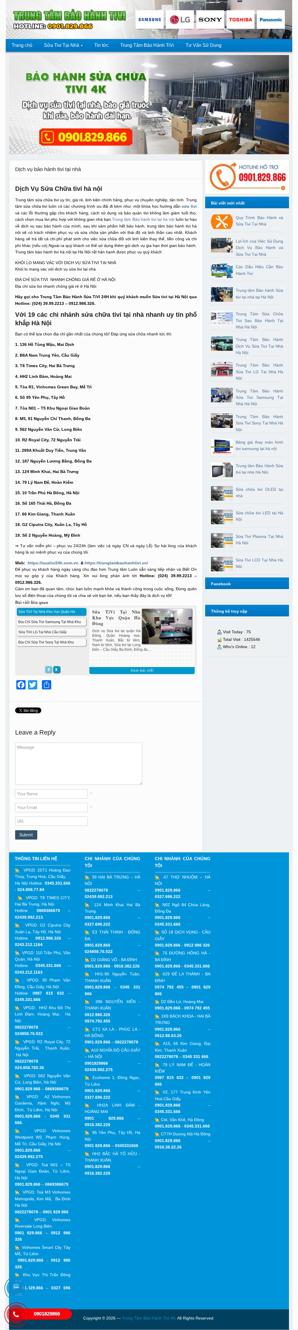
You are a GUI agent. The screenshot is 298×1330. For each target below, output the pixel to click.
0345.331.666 (57, 883)
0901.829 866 (27, 1089)
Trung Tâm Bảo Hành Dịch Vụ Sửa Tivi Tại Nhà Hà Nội (259, 346)
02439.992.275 (29, 1156)
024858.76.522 (29, 1033)
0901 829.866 (28, 1233)
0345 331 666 (195, 1056)
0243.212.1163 (28, 972)
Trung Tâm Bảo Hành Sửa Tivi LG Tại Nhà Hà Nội (259, 371)
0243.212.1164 (28, 944)
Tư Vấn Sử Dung (203, 45)
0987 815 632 (48, 993)
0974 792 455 (169, 987)
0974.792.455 (97, 1021)
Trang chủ (22, 45)
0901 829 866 (55, 1212)
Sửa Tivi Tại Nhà (58, 47)
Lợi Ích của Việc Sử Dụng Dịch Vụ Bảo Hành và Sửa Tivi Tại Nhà (259, 248)
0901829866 (96, 1063)
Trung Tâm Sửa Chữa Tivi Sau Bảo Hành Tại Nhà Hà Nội (259, 320)
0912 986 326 (197, 945)
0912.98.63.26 (168, 1035)
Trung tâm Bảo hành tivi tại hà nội (143, 219)
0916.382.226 (127, 966)
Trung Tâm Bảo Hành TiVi (147, 45)
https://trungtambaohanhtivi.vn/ (116, 563)
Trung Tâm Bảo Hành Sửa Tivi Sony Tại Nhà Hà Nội (259, 423)
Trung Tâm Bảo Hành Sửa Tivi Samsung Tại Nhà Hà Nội (259, 397)
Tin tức (101, 45)
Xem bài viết (142, 670)
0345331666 (126, 1145)
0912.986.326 (48, 938)
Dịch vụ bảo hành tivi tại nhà (48, 169)
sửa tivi (189, 206)
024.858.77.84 (30, 889)
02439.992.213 (29, 917)
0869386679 (48, 910)
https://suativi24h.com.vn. (53, 563)
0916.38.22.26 (168, 1147)
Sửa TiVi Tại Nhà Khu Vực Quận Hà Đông (116, 618)
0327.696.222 (97, 924)
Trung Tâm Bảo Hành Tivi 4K (148, 1318)
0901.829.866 (27, 1116)
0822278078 (26, 1027)
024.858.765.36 (29, 1067)
